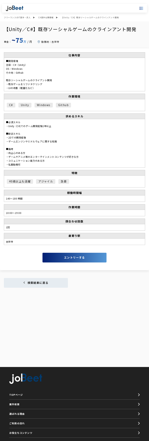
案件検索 (14, 404)
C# (11, 105)
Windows (43, 105)
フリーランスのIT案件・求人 (17, 17)
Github (63, 105)
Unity (25, 105)
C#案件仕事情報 (45, 17)
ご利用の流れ (17, 423)
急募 (64, 181)
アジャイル (45, 181)
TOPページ (16, 394)
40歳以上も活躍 (20, 181)
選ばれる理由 (17, 413)
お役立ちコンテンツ (20, 432)
